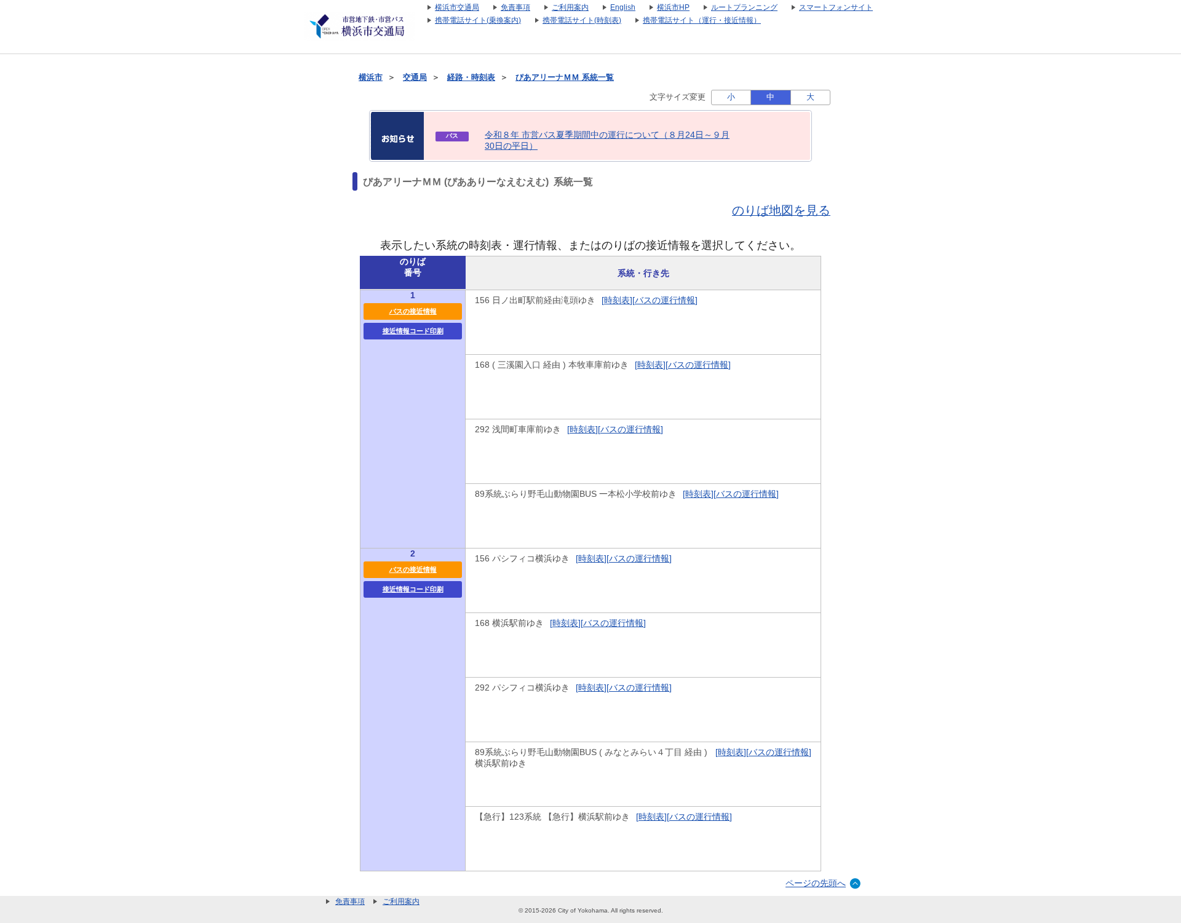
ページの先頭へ (815, 883)
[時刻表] (617, 300)
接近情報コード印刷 (413, 331)
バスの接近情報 (413, 311)
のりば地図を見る (781, 210)
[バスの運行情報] (665, 300)
